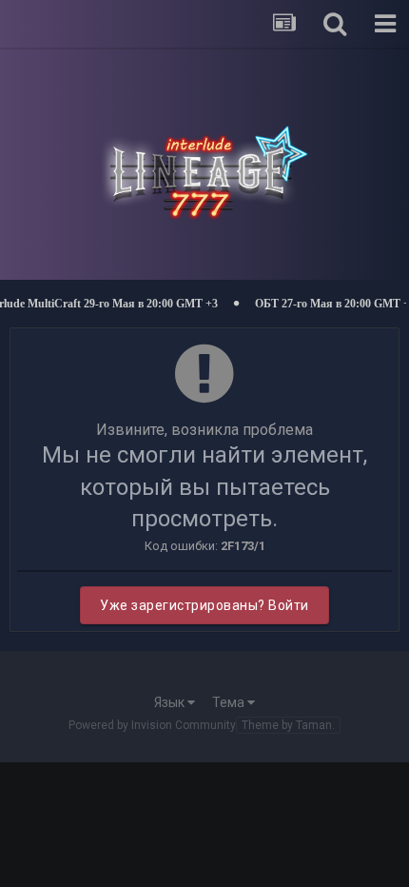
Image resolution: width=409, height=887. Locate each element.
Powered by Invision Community (152, 725)
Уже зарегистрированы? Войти (204, 605)
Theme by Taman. (288, 725)
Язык (170, 702)
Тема (229, 702)
